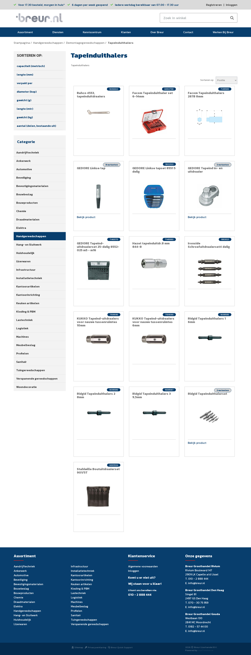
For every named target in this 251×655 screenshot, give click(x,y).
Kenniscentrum (92, 32)
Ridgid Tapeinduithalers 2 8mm (96, 395)
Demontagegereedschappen (85, 42)
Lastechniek (24, 320)
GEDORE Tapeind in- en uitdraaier (205, 170)
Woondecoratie (26, 387)
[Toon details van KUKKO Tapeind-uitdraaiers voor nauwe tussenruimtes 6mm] (154, 339)
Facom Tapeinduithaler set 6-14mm (152, 95)
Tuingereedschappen (30, 370)
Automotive (24, 169)
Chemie (21, 211)
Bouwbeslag (24, 194)
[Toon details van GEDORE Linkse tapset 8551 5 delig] (154, 196)
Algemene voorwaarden (143, 566)
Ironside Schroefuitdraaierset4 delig (209, 245)
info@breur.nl (196, 583)
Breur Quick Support (122, 647)
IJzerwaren (23, 261)
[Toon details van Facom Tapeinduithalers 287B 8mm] (209, 117)
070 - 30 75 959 (198, 602)
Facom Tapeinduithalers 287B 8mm (206, 95)
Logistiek (22, 328)
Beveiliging (23, 177)
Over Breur (157, 32)
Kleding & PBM (25, 311)
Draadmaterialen (27, 219)
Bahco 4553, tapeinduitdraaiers (91, 95)
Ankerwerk (23, 161)
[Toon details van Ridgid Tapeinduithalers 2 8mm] (98, 413)
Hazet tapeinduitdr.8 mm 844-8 (151, 245)
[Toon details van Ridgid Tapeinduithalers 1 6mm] (209, 338)
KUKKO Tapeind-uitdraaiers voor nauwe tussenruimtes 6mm (153, 322)
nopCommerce (205, 650)
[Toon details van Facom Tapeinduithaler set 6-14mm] (154, 121)
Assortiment (25, 32)
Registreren (214, 5)
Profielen (22, 353)
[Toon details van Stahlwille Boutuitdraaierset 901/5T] (98, 496)
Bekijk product (86, 217)
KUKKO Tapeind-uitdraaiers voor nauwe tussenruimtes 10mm (98, 322)
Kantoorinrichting (28, 295)
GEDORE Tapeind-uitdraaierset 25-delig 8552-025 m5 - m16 (98, 246)
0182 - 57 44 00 (198, 626)
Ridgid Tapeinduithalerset (207, 393)
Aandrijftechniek (27, 152)
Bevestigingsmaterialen (32, 186)
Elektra (21, 228)
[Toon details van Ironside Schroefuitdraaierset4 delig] (209, 272)
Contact (188, 32)
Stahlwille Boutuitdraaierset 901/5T (98, 471)
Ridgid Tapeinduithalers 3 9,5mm (151, 395)
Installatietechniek (29, 278)
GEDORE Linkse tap (91, 168)
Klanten (126, 32)
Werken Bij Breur (223, 32)
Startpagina (22, 42)
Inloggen (231, 5)
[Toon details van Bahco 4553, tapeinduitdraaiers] (98, 113)
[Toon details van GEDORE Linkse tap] (98, 196)
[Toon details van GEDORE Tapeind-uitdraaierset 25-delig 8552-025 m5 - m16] (98, 270)
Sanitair (21, 362)
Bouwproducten (27, 203)
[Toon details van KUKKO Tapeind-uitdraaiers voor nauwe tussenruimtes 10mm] (98, 339)
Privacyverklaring (97, 647)
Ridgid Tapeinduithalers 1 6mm (207, 320)
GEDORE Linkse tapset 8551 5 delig (154, 170)
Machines (22, 337)
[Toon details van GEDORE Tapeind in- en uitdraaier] (209, 196)
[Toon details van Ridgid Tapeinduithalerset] (209, 416)
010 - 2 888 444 (139, 594)
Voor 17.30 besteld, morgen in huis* (41, 5)
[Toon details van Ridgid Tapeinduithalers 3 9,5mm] (154, 413)
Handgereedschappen (48, 42)
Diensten (57, 32)
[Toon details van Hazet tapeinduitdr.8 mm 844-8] (154, 263)
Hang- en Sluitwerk (29, 244)
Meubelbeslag (25, 345)
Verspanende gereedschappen (37, 378)
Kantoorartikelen (28, 286)
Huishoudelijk (25, 253)
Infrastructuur (26, 270)
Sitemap (78, 647)
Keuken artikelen (27, 303)
